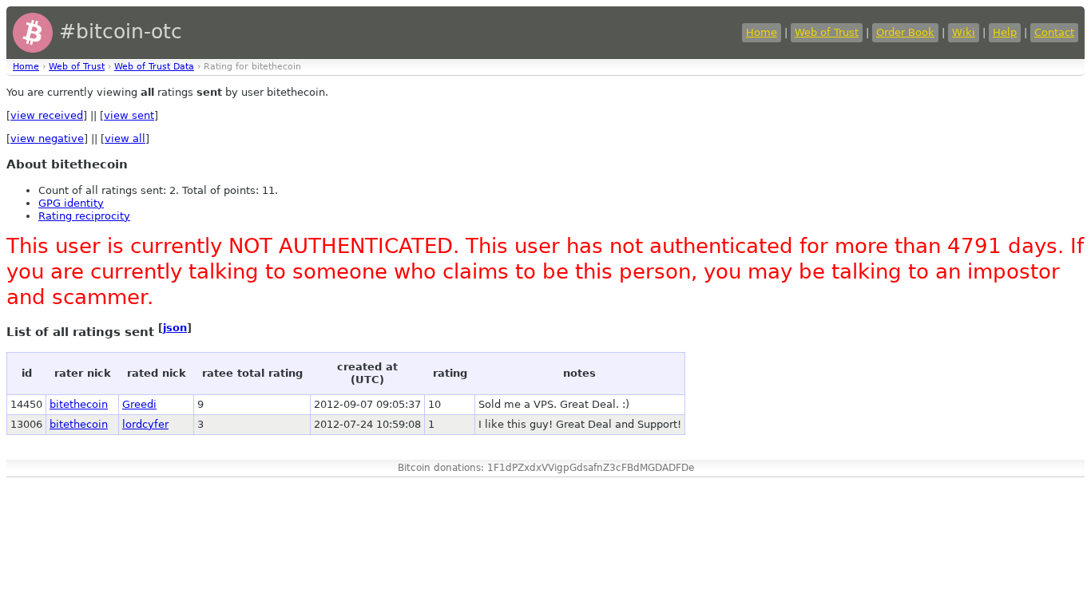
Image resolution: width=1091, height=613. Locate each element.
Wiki (963, 32)
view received (46, 115)
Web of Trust (827, 32)
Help (1005, 32)
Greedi (139, 404)
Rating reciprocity (84, 216)
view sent (129, 115)
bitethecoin (79, 404)
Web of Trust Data (154, 66)
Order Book (905, 32)
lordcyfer (145, 424)
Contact (1054, 32)
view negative (47, 138)
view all (125, 138)
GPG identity (71, 203)
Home (761, 32)
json (175, 328)
